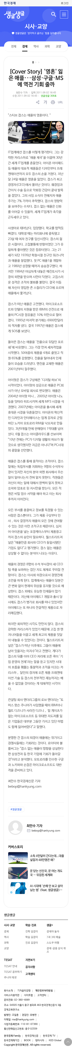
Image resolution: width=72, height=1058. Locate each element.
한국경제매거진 (11, 1040)
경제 (24, 46)
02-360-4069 (22, 1000)
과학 (47, 46)
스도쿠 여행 (53, 942)
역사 (36, 46)
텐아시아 (39, 1040)
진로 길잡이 (31, 942)
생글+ (50, 925)
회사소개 (8, 990)
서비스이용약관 (11, 995)
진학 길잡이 (31, 931)
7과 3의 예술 (54, 937)
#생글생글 (16, 809)
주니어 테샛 (10, 977)
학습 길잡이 (31, 937)
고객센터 (41, 995)
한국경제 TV (49, 1036)
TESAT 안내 (10, 966)
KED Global (55, 1040)
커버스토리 (15, 847)
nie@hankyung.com (23, 1019)
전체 (13, 46)
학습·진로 (30, 925)
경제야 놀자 (53, 931)
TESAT (8, 960)
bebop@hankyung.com (46, 830)
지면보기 (30, 960)
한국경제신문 (31, 1036)
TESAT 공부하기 (13, 971)
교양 (58, 46)
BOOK (27, 1040)
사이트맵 (28, 995)
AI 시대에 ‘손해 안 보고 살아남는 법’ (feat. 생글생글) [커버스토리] (46, 890)
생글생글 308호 (49, 96)
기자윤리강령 (24, 990)
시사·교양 (36, 26)
